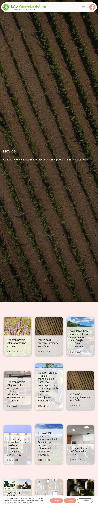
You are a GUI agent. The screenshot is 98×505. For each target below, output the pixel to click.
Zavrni (70, 501)
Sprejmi (57, 501)
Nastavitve (85, 501)
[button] (83, 7)
